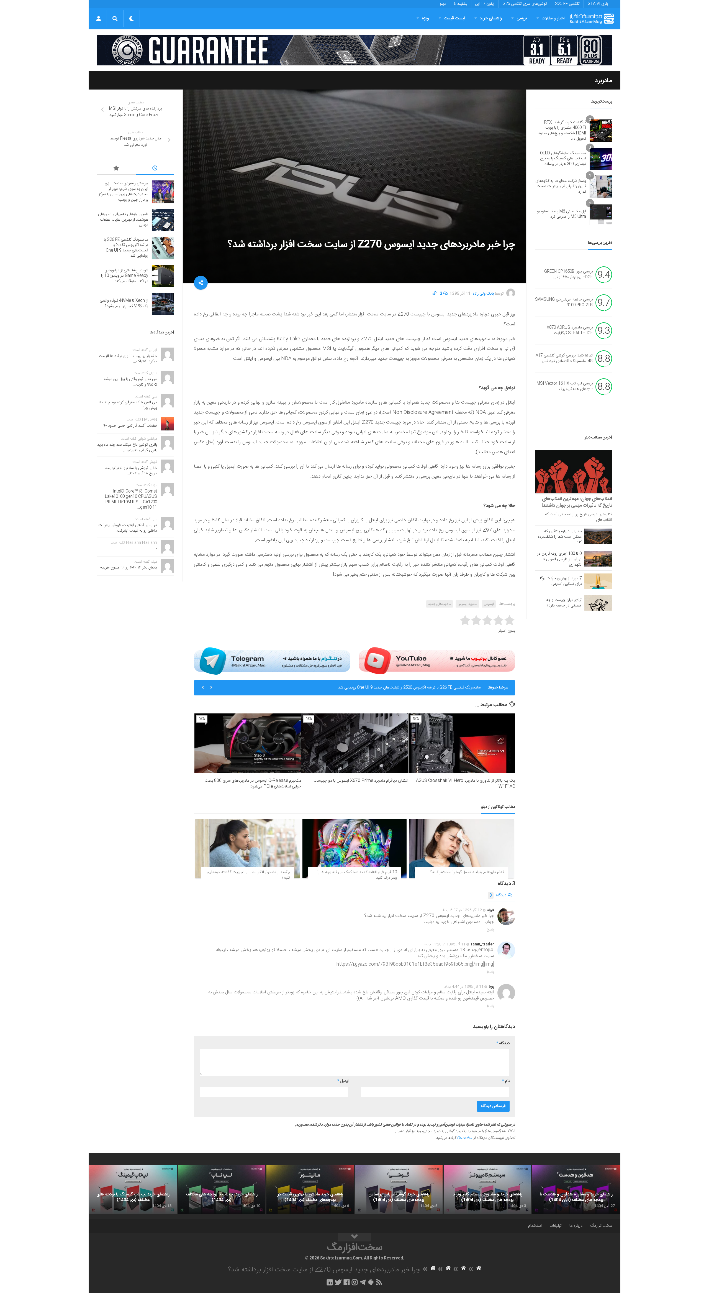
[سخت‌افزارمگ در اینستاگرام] (355, 1282)
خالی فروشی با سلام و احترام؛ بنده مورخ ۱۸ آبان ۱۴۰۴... (131, 471)
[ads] (354, 50)
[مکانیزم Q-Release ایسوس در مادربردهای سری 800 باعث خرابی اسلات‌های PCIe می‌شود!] (247, 743)
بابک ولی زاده (483, 293)
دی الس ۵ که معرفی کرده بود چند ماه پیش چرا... (128, 405)
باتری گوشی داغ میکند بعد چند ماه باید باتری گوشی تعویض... (127, 448)
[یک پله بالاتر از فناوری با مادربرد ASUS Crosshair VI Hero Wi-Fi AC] (462, 743)
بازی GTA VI (598, 4)
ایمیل (342, 1081)
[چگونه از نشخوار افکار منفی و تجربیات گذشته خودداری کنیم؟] (247, 848)
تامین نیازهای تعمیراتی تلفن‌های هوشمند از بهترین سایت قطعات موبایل (123, 219)
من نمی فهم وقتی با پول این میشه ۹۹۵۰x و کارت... (130, 382)
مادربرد (603, 81)
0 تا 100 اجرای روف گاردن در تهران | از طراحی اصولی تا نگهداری (559, 559)
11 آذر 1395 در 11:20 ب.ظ (445, 944)
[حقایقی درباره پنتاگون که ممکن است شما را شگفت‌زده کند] (598, 536)
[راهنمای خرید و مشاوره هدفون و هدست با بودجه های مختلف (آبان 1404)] (576, 1189)
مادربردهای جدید (439, 604)
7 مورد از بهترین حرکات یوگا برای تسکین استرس (561, 581)
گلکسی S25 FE (567, 4)
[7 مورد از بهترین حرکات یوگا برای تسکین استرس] (598, 581)
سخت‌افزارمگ (601, 1225)
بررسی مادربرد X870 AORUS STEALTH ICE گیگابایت (570, 331)
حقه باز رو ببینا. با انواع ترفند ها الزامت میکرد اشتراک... (128, 359)
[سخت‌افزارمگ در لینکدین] (330, 1282)
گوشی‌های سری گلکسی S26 (525, 4)
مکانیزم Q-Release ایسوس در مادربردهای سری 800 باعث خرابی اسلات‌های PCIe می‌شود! (253, 783)
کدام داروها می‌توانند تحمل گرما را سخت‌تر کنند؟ (467, 872)
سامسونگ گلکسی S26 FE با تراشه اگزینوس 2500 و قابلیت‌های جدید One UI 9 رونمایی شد (409, 687)
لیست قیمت (454, 18)
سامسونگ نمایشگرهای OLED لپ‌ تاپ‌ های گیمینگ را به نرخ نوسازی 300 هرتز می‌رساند (563, 158)
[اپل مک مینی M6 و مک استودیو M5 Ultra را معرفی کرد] (601, 214)
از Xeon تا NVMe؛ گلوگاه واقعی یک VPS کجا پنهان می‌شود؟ (124, 303)
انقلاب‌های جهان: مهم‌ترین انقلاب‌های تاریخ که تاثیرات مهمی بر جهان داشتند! (577, 502)
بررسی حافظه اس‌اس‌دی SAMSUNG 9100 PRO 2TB (564, 303)
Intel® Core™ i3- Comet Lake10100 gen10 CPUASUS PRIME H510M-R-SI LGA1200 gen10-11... (131, 499)
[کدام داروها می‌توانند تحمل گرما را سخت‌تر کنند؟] (461, 848)
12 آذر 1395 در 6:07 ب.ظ (462, 910)
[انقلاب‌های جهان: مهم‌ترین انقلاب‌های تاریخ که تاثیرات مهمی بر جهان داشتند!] (573, 471)
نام (506, 1081)
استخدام (535, 1225)
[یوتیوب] (437, 660)
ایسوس (489, 604)
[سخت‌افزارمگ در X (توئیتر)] (338, 1282)
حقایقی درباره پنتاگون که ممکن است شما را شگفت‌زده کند (560, 537)
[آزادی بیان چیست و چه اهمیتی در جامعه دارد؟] (598, 602)
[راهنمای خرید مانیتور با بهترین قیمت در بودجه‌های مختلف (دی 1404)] (310, 1189)
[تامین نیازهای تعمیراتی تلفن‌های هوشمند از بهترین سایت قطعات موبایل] (163, 220)
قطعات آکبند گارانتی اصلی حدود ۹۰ (130, 425)
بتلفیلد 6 (460, 4)
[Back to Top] (354, 1237)
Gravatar (464, 1138)
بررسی (522, 18)
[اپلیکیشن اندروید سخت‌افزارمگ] (371, 1282)
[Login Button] (98, 18)
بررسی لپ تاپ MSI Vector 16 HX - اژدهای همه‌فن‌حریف (565, 387)
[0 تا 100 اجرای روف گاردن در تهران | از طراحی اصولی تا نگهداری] (598, 559)
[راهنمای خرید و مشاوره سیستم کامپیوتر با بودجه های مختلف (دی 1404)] (487, 1189)
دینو (443, 4)
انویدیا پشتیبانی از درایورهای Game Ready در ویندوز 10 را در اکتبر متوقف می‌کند (124, 276)
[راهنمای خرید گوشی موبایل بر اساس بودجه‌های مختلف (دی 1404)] (399, 1189)
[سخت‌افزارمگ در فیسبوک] (347, 1282)
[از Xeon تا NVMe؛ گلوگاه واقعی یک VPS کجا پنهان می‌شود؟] (163, 304)
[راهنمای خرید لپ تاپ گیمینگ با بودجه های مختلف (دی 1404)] (133, 1189)
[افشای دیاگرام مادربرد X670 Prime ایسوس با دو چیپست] (354, 743)
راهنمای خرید (491, 18)
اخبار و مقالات (553, 18)
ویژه (425, 18)
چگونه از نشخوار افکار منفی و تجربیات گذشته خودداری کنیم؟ (248, 875)
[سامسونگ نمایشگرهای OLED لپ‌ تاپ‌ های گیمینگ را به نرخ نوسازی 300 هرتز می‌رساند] (601, 159)
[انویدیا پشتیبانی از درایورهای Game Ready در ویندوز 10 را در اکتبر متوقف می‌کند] (163, 276)
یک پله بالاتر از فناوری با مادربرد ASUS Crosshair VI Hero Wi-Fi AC (465, 783)
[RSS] (379, 1282)
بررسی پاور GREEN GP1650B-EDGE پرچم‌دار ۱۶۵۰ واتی (568, 275)
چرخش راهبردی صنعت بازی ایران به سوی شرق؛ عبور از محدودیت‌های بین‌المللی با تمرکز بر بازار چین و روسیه (123, 191)
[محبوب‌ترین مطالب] (116, 169)
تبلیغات (555, 1225)
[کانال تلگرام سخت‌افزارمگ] (363, 1282)
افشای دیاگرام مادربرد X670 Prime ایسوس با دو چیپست (361, 780)
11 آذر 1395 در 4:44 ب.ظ (464, 987)
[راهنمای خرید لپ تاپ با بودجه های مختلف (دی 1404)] (221, 1189)
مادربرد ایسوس (467, 604)
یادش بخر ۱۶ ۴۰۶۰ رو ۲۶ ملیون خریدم (128, 567)
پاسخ (490, 930)
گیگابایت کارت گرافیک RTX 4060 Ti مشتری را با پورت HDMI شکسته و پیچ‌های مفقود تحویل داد (562, 130)
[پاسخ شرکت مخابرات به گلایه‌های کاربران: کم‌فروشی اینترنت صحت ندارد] (601, 186)
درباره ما (575, 1225)
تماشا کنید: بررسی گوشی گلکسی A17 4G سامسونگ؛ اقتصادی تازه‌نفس (564, 359)
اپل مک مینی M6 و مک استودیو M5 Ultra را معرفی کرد (561, 214)
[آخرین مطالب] (155, 169)
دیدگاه (497, 895)
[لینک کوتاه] (434, 293)
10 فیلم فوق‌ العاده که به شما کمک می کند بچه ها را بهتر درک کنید (357, 875)
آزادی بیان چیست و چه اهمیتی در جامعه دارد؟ (564, 603)
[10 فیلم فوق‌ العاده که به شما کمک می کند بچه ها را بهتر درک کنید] (354, 848)
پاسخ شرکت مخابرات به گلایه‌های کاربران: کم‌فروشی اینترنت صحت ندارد (560, 186)
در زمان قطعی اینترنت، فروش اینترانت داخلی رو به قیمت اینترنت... (127, 528)
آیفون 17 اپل (485, 4)
